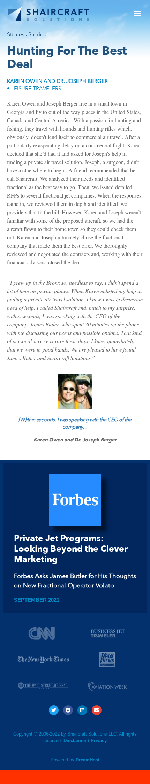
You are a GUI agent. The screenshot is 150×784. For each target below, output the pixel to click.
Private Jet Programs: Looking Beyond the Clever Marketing (71, 548)
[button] (137, 12)
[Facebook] (68, 710)
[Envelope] (97, 710)
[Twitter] (54, 710)
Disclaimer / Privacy (85, 740)
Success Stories (26, 34)
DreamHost (87, 759)
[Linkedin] (82, 710)
